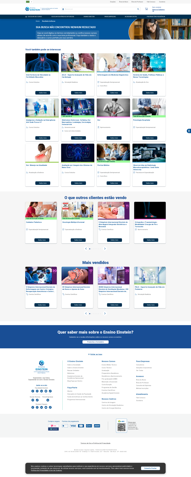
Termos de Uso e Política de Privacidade (95, 443)
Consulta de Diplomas (143, 385)
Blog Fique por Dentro (74, 381)
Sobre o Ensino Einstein (75, 367)
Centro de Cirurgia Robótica (111, 408)
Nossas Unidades (73, 370)
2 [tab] (91, 248)
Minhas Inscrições (142, 388)
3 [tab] (93, 248)
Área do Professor (137, 1)
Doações (113, 1)
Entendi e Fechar (150, 468)
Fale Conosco (151, 1)
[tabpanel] (41, 222)
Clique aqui (132, 422)
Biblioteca (70, 373)
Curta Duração (107, 384)
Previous (86, 249)
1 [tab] (89, 248)
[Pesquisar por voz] (63, 9)
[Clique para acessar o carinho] (146, 9)
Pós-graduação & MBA (109, 379)
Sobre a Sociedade (73, 365)
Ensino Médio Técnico (109, 365)
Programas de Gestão (109, 387)
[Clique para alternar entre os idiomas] (29, 1)
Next (105, 249)
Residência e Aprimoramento (112, 376)
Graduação (105, 370)
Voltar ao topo (96, 354)
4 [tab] (95, 248)
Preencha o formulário (95, 342)
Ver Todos (139, 370)
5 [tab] (96, 248)
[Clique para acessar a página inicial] (41, 11)
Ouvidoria (162, 1)
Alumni (69, 391)
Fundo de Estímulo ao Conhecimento (80, 397)
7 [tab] (100, 248)
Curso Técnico (107, 367)
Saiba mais (43, 93)
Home (38, 21)
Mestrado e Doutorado (109, 382)
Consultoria (140, 365)
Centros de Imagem (108, 402)
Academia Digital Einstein (110, 393)
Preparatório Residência (110, 373)
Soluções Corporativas (144, 367)
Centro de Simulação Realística (112, 405)
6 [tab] (98, 248)
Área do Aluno (123, 1)
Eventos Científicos (108, 390)
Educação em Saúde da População (79, 394)
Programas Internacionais (76, 399)
